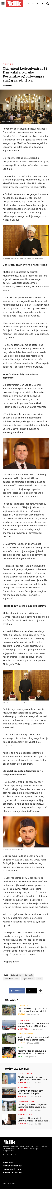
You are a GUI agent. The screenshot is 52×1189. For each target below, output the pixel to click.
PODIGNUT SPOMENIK (26, 1101)
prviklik (9, 85)
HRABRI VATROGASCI (25, 1034)
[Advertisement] (26, 34)
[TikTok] (11, 1154)
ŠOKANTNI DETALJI (25, 1115)
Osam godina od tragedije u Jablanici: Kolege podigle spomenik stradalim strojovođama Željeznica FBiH (33, 1105)
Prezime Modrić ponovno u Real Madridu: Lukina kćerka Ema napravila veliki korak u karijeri (32, 1052)
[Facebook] (29, 4)
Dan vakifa (29, 975)
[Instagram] (33, 4)
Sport (20, 1056)
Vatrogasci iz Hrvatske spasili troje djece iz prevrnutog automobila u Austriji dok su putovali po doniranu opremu (33, 1038)
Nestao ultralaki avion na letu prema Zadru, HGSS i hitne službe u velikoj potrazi (34, 1024)
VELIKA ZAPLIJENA (24, 1087)
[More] (40, 990)
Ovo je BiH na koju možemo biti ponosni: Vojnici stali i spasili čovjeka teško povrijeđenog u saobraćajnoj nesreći (34, 1009)
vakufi (39, 979)
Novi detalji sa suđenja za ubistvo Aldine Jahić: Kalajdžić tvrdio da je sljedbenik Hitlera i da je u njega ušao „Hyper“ (34, 1119)
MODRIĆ (21, 1047)
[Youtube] (41, 4)
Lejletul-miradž (27, 979)
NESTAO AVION (23, 1020)
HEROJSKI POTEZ (24, 1005)
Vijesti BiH (8, 64)
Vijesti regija (23, 1029)
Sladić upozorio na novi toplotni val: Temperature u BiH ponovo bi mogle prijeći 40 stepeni (33, 1078)
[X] (37, 4)
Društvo (21, 1014)
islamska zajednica (11, 979)
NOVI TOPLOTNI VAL (25, 1074)
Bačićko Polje (16, 975)
